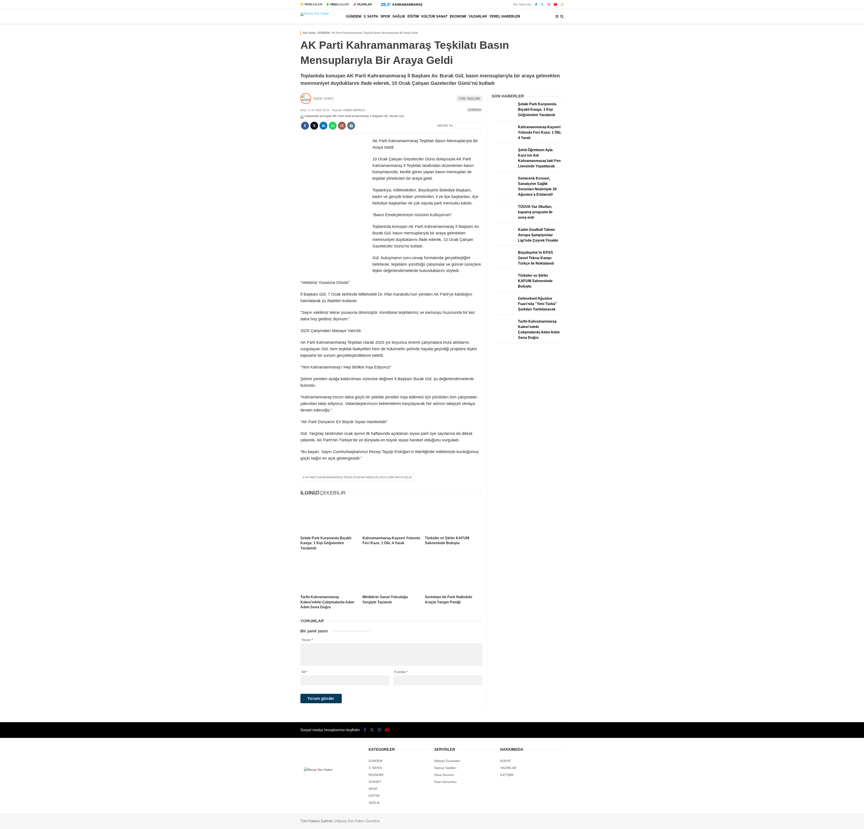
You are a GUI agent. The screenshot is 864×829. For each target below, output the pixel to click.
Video (820, 44)
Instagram (837, 314)
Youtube (838, 327)
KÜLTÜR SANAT (824, 157)
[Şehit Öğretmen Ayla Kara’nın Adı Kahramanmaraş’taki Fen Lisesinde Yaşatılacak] (503, 161)
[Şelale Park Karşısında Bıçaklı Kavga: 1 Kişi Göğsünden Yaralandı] (329, 516)
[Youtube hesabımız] (555, 4)
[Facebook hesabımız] (536, 4)
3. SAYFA (819, 121)
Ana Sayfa (824, 25)
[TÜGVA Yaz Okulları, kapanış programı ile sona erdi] (503, 218)
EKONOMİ (820, 166)
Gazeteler (823, 231)
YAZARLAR (821, 175)
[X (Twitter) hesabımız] (836, 301)
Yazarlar (822, 53)
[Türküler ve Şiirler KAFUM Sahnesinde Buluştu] (453, 516)
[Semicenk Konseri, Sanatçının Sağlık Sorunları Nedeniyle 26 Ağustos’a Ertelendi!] (503, 190)
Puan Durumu (826, 240)
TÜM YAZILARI (469, 98)
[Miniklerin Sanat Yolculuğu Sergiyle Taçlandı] (391, 575)
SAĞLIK (818, 139)
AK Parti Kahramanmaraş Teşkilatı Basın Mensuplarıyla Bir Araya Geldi (358, 477)
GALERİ (313, 4)
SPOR (817, 130)
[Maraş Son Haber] (314, 13)
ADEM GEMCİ (323, 98)
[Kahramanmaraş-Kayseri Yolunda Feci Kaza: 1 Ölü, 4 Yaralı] (391, 516)
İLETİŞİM (506, 775)
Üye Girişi (823, 72)
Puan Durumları (445, 782)
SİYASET (375, 782)
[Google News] (468, 125)
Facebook (837, 289)
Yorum (307, 640)
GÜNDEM (820, 112)
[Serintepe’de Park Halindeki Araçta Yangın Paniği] (453, 575)
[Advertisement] (334, 205)
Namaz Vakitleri (828, 221)
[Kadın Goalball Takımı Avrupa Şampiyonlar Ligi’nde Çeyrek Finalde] (503, 241)
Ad (304, 672)
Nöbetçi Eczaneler (830, 202)
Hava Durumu (825, 212)
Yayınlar (822, 91)
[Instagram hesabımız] (548, 4)
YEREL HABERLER (827, 184)
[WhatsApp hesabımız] (562, 4)
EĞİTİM (818, 148)
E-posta (400, 672)
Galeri (821, 34)
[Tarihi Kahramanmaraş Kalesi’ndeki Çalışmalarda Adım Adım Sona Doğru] (329, 575)
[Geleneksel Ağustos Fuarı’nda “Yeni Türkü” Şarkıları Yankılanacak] (503, 310)
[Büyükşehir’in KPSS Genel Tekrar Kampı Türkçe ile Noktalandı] (503, 264)
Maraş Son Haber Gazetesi (358, 821)
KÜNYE (505, 761)
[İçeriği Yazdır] (351, 126)
